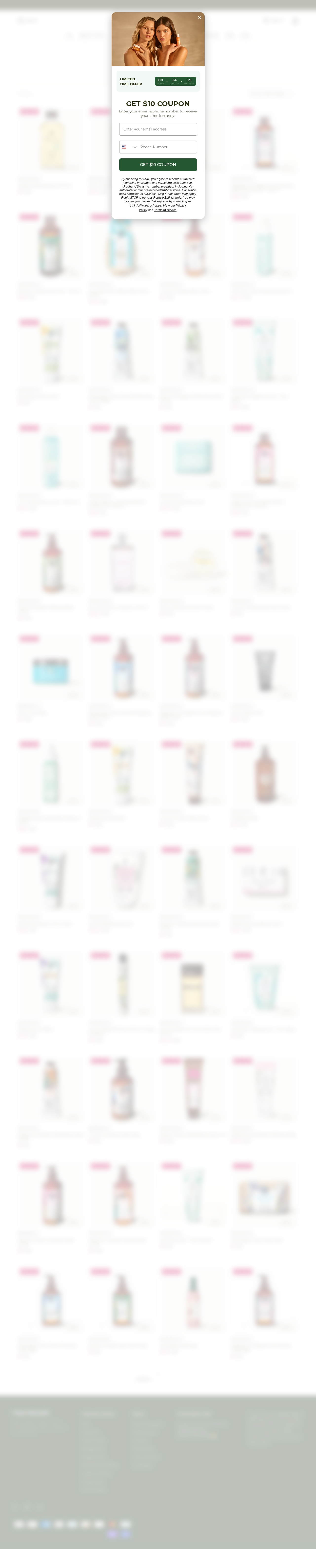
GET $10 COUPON (158, 164)
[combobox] (128, 147)
